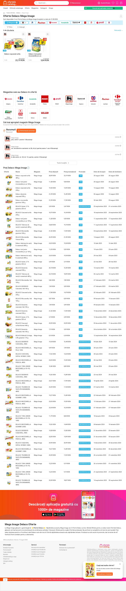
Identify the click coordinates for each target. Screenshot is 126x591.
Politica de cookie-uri (75, 579)
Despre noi (6, 559)
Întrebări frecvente (8, 547)
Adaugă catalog (7, 561)
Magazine (34, 8)
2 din (8, 30)
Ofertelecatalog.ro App (9, 556)
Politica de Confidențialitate (60, 579)
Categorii (43, 8)
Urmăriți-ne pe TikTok (37, 556)
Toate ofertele (10, 13)
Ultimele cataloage (16, 8)
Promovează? (7, 550)
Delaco (18, 13)
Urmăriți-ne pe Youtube (37, 554)
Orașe (51, 8)
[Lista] (121, 3)
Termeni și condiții (46, 579)
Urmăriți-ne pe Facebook (38, 549)
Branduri (5, 554)
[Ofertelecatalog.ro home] (10, 2)
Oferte (27, 8)
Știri (4, 563)
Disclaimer (37, 579)
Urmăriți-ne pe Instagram (38, 552)
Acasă (5, 8)
